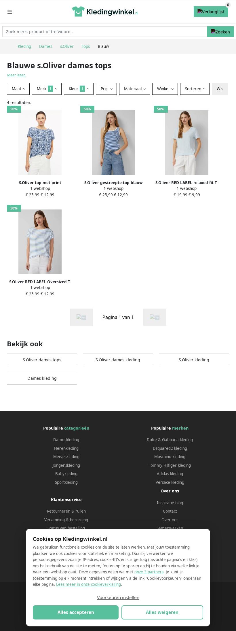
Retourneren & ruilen (66, 511)
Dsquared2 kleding (170, 448)
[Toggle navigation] (9, 11)
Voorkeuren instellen (118, 597)
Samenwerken (170, 528)
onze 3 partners (148, 572)
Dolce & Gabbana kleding (170, 439)
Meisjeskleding (66, 456)
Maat (17, 88)
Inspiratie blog (170, 502)
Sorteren (193, 88)
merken (180, 428)
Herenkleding (66, 448)
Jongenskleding (66, 465)
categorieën (76, 428)
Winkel (163, 88)
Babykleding (66, 473)
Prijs (105, 88)
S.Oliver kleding (194, 359)
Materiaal (133, 88)
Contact (170, 511)
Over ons (169, 519)
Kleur (76, 88)
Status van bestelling (66, 528)
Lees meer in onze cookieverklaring (88, 584)
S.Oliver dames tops (42, 359)
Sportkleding (66, 482)
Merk (44, 88)
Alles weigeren (162, 612)
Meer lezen (16, 75)
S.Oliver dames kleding (118, 359)
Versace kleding (170, 482)
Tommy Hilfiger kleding (170, 465)
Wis (220, 88)
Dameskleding (66, 439)
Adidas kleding (170, 473)
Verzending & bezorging (66, 519)
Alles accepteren (76, 612)
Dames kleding (42, 378)
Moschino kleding (169, 456)
